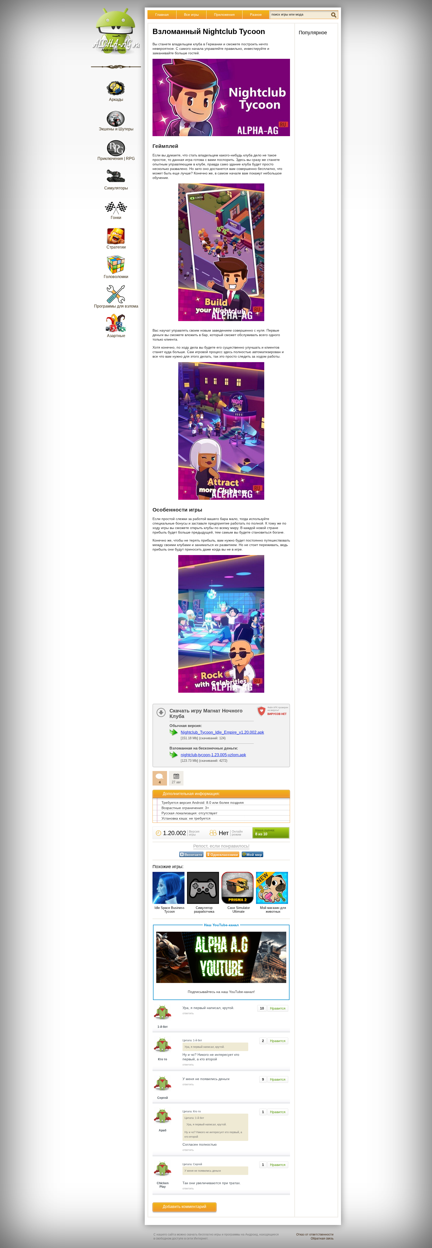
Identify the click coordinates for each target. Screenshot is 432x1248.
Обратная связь (322, 1238)
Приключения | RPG (116, 158)
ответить (188, 1013)
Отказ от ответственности (315, 1234)
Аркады (116, 99)
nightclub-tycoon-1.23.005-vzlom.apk (213, 755)
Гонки (116, 217)
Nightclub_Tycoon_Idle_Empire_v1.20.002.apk (222, 732)
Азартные (116, 336)
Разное (256, 15)
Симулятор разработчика (204, 909)
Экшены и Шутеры (116, 129)
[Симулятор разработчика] (204, 888)
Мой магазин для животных (273, 909)
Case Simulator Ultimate (239, 909)
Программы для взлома (116, 306)
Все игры (191, 15)
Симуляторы (116, 188)
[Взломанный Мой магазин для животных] (273, 888)
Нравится (278, 1008)
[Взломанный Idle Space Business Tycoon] (169, 888)
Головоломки (116, 277)
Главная (162, 15)
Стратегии (116, 247)
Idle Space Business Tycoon (169, 909)
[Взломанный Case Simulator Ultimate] (239, 888)
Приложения (224, 15)
